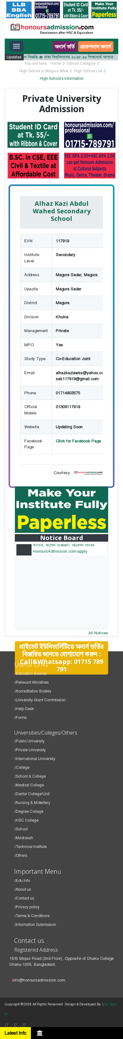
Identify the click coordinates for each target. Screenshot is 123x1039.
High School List (88, 71)
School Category (81, 63)
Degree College (29, 811)
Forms (21, 717)
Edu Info (23, 880)
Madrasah (24, 837)
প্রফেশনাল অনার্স (95, 46)
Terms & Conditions (33, 915)
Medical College (30, 785)
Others (21, 855)
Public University (30, 741)
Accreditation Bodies (33, 691)
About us (23, 889)
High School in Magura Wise (43, 71)
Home (55, 63)
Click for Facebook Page (78, 441)
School (22, 829)
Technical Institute (31, 846)
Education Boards (31, 673)
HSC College (27, 820)
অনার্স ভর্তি (65, 46)
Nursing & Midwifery (33, 802)
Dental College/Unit (33, 793)
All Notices (98, 633)
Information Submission (36, 924)
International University (35, 758)
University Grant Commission (41, 700)
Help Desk (25, 708)
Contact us (25, 898)
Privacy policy (27, 907)
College (22, 767)
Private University (31, 749)
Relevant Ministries (32, 682)
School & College (31, 776)
